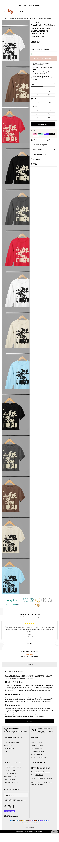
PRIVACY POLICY (9, 748)
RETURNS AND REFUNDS (11, 742)
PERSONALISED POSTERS (11, 782)
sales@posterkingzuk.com (42, 772)
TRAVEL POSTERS (9, 779)
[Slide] (54, 84)
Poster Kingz (27, 823)
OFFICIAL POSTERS (10, 770)
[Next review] (57, 643)
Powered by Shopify (34, 823)
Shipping (33, 49)
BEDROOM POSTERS (37, 751)
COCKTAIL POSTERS (10, 776)
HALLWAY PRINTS (36, 754)
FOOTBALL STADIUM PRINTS (12, 767)
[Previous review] (2, 643)
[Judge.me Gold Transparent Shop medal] (37, 600)
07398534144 (39, 775)
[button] (54, 11)
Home (5, 18)
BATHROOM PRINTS (37, 745)
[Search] (16, 11)
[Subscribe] (26, 795)
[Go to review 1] (27, 643)
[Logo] (11, 11)
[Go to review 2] (28, 643)
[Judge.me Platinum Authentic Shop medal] (25, 600)
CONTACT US (8, 745)
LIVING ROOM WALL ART (38, 748)
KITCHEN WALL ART (37, 742)
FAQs (5, 751)
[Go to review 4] (31, 643)
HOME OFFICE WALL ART (38, 757)
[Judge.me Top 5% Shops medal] (49, 600)
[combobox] (33, 11)
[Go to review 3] (30, 643)
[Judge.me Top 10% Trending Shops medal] (37, 604)
